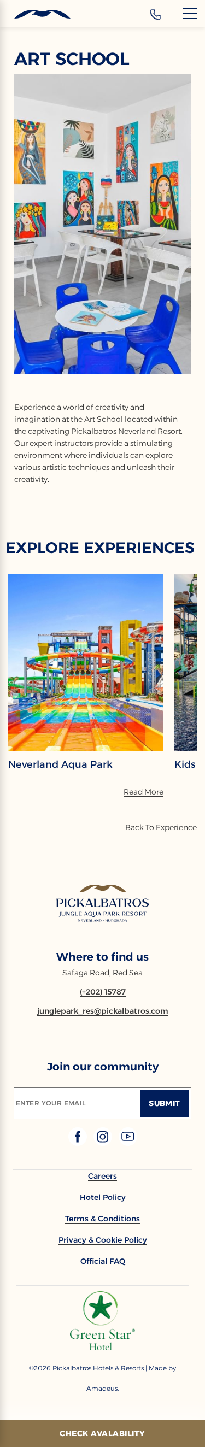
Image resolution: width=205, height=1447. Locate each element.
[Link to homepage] (102, 904)
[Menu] (190, 13)
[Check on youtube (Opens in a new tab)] (128, 1143)
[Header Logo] (35, 14)
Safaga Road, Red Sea (102, 973)
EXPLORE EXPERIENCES (100, 547)
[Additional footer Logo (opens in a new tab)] (102, 1347)
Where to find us (102, 956)
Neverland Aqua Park (60, 764)
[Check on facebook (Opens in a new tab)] (78, 1143)
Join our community (103, 1066)
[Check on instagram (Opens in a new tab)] (104, 1143)
